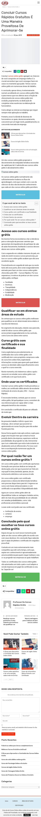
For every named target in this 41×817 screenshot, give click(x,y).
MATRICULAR (20, 195)
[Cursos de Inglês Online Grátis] (5, 144)
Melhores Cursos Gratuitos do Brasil (13, 749)
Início (6, 801)
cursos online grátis (15, 76)
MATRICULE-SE (20, 577)
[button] (35, 204)
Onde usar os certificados (13, 215)
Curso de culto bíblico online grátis (13, 759)
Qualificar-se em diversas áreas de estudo (19, 209)
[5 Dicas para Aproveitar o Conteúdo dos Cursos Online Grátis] (5, 136)
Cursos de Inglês (26, 648)
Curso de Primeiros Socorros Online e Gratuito (17, 775)
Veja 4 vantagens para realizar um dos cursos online (30, 620)
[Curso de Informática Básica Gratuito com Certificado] (30, 664)
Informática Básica (27, 668)
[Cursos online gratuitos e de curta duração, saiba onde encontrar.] (5, 152)
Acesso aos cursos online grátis (15, 207)
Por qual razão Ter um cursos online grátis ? (20, 220)
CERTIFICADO (19, 805)
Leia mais (35, 815)
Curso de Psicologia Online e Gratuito (14, 763)
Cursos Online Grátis (33, 35)
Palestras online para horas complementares (17, 746)
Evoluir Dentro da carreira (13, 217)
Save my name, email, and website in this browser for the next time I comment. (19, 728)
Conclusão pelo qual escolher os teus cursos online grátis (20, 223)
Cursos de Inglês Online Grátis (20, 141)
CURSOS (15, 801)
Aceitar (27, 815)
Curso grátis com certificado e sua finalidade (20, 212)
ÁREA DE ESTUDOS (27, 801)
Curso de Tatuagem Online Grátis (12, 771)
